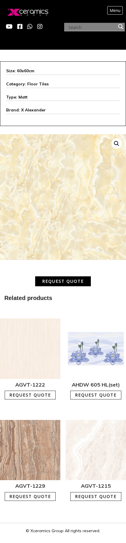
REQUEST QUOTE (63, 281)
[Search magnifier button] (121, 27)
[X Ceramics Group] (21, 11)
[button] (116, 143)
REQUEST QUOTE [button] (34, 392)
